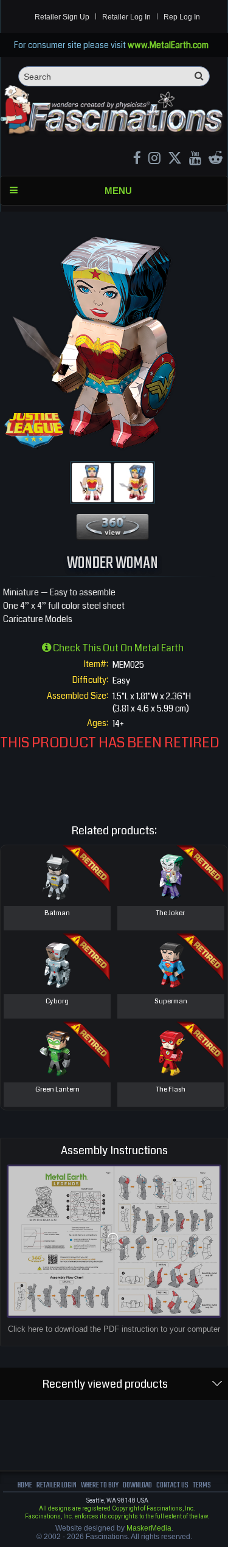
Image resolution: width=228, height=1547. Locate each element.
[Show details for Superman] (170, 963)
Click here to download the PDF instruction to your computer (114, 1329)
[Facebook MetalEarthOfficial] (137, 160)
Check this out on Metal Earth (117, 648)
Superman (170, 1001)
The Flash (170, 1089)
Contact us (172, 1485)
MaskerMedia (148, 1528)
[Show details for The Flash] (170, 1052)
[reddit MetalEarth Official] (216, 160)
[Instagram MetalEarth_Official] (154, 160)
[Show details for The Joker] (170, 875)
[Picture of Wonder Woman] (91, 482)
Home (25, 1485)
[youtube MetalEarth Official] (195, 160)
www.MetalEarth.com (168, 45)
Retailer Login (56, 1485)
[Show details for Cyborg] (57, 963)
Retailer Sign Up (62, 17)
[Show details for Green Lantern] (57, 1052)
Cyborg (57, 1001)
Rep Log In (182, 17)
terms (202, 1485)
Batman (57, 913)
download (137, 1485)
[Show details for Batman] (57, 875)
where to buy (100, 1485)
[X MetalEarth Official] (175, 160)
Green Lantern (57, 1089)
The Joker (170, 913)
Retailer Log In (126, 17)
